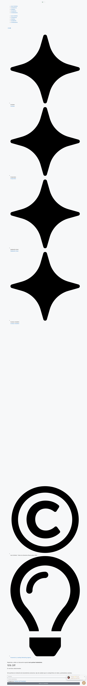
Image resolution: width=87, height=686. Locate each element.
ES (10, 28)
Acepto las (17, 681)
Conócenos (14, 7)
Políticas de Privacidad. (20, 681)
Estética (13, 9)
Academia (13, 11)
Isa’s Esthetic (14, 6)
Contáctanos (14, 12)
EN (8, 28)
